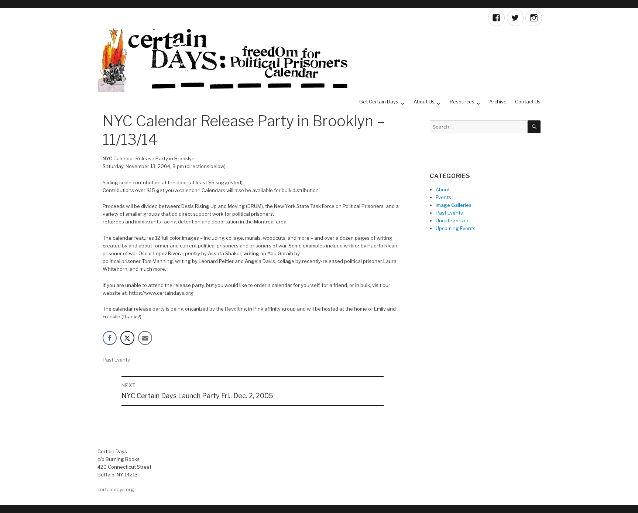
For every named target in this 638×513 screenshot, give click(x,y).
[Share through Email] (145, 338)
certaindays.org (115, 489)
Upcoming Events (456, 228)
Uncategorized (453, 220)
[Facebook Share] (110, 338)
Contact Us (528, 102)
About (443, 189)
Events (443, 197)
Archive (498, 102)
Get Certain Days (378, 102)
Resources (462, 102)
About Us (424, 102)
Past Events (116, 360)
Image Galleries (453, 205)
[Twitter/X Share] (127, 338)
